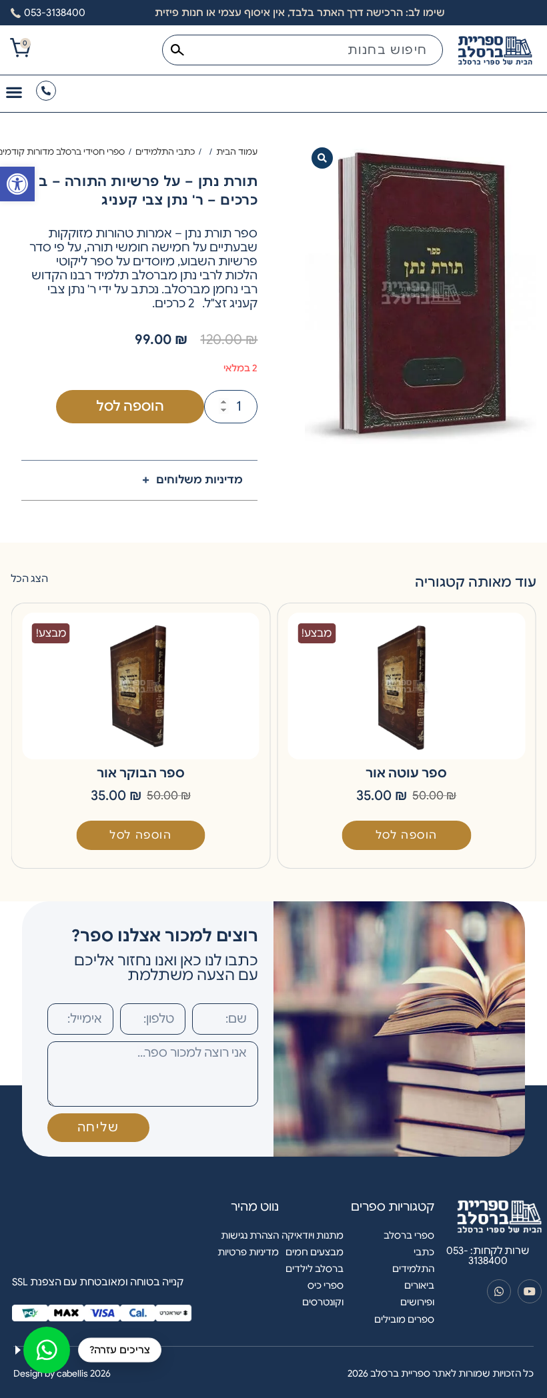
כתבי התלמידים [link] (165, 151)
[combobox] (302, 50)
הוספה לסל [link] (407, 835)
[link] (17, 184)
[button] (322, 158)
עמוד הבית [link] (236, 151)
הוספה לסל (130, 406)
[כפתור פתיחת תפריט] (14, 92)
